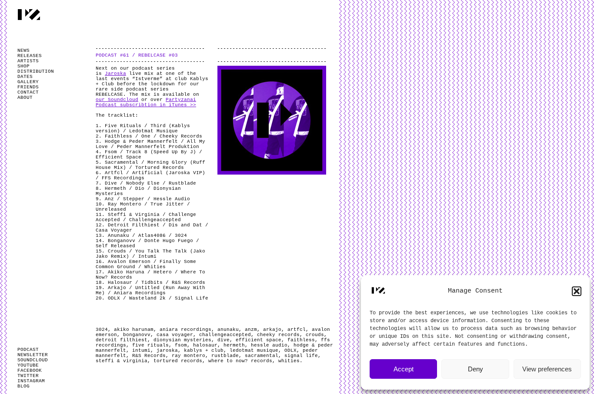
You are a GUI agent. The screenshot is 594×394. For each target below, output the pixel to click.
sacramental (261, 355)
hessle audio (269, 345)
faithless (301, 340)
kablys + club (204, 350)
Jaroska (115, 73)
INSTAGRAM (31, 381)
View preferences (547, 369)
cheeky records (278, 334)
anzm (251, 329)
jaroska (167, 350)
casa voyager (175, 334)
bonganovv (136, 334)
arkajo (272, 329)
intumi (141, 350)
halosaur (205, 345)
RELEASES (29, 55)
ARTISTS (28, 61)
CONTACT (28, 92)
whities (289, 361)
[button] (576, 291)
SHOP (23, 66)
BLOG (23, 386)
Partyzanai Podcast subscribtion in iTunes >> (146, 102)
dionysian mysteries (182, 340)
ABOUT (25, 97)
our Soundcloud (117, 99)
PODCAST (28, 349)
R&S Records (149, 355)
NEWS (23, 50)
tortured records (178, 361)
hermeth (234, 345)
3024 (102, 329)
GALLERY (28, 81)
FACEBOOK (29, 370)
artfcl (296, 329)
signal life (301, 355)
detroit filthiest (121, 340)
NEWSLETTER (32, 354)
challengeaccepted (225, 334)
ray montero (188, 355)
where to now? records (240, 361)
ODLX (290, 350)
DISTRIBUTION (35, 71)
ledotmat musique (254, 350)
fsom (181, 345)
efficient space (258, 340)
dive (223, 340)
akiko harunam (134, 329)
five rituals (150, 345)
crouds (315, 334)
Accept (404, 369)
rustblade (225, 355)
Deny (475, 369)
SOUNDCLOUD (32, 360)
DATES (25, 76)
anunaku (228, 329)
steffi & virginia (121, 361)
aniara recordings (185, 329)
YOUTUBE (28, 365)
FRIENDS (28, 87)
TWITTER (28, 375)
